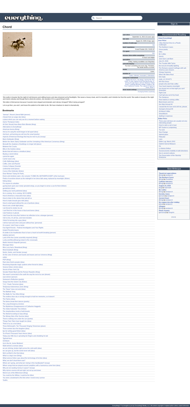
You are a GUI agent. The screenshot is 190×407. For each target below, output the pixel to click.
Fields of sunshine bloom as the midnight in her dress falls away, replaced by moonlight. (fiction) (36, 178)
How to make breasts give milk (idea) (16, 201)
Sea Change (163, 132)
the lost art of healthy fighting (169, 66)
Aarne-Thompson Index (11, 122)
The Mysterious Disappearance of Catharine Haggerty (22, 306)
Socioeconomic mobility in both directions (173, 151)
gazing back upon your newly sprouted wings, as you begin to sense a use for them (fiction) (34, 186)
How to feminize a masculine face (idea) (17, 196)
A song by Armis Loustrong (146, 91)
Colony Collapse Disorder (12, 166)
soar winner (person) (10, 277)
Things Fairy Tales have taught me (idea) (17, 321)
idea (160, 204)
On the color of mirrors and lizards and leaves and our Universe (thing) (27, 255)
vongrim (171, 212)
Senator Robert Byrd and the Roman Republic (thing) (21, 272)
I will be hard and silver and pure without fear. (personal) (22, 223)
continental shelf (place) (11, 169)
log (160, 187)
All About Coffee (164, 111)
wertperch (169, 175)
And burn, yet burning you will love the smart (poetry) (21, 134)
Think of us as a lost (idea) (12, 324)
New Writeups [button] (174, 169)
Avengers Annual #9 (166, 109)
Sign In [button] (174, 24)
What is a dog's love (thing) (12, 356)
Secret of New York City (11, 269)
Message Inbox (8, 245)
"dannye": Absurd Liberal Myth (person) (16, 114)
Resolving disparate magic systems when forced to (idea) (23, 265)
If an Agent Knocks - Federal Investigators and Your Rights (23, 228)
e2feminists (151, 75)
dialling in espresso (166, 116)
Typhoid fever (7, 338)
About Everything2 (165, 38)
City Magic (140, 80)
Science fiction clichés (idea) (13, 267)
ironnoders (143, 75)
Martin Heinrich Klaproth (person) (14, 242)
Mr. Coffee (162, 54)
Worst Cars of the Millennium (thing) (15, 373)
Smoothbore (163, 114)
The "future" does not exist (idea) (14, 289)
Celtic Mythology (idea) (11, 161)
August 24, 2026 (165, 186)
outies (131, 75)
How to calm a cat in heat (167, 125)
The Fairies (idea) (9, 299)
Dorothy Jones (164, 194)
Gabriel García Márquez (167, 144)
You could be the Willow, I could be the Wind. (18, 375)
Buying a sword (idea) (10, 154)
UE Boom (6, 341)
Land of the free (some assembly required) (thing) (20, 237)
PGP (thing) (7, 260)
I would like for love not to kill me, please (173, 107)
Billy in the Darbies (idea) (11, 149)
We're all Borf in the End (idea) (13, 353)
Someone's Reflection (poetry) (13, 279)
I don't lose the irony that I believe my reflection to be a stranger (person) (28, 215)
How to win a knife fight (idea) (13, 205)
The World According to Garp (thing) (15, 314)
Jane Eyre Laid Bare (166, 59)
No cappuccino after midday (169, 202)
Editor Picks (162, 118)
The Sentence (164, 97)
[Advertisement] (95, 6)
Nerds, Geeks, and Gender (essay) (15, 252)
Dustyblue (169, 179)
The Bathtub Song (9, 292)
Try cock (162, 130)
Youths (5, 380)
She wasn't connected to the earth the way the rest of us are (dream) (26, 274)
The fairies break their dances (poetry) (16, 301)
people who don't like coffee (168, 84)
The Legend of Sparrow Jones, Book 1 (147, 86)
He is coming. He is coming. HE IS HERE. (17, 193)
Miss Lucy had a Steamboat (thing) (15, 247)
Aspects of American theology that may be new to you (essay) (24, 137)
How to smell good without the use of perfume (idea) (21, 203)
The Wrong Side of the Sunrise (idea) (16, 316)
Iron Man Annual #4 (166, 104)
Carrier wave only (9, 159)
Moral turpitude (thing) (10, 250)
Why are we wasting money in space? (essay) (19, 368)
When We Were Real (166, 74)
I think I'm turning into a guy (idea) (14, 220)
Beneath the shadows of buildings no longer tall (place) (22, 144)
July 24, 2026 (163, 61)
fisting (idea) (7, 181)
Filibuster (162, 137)
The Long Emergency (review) (13, 304)
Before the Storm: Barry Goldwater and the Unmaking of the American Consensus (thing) (33, 142)
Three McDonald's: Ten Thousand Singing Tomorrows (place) (24, 326)
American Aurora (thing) (11, 129)
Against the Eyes (131, 80)
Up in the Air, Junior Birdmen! (13, 343)
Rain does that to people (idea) (13, 262)
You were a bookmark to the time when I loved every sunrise (24, 378)
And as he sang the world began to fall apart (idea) (20, 132)
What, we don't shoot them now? (14, 360)
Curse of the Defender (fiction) (13, 171)
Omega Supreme (165, 72)
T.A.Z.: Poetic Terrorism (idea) (13, 284)
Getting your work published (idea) (15, 191)
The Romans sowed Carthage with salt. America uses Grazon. (173, 69)
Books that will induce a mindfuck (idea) (17, 151)
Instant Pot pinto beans (11, 230)
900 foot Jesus (164, 81)
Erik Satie (162, 77)
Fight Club (162, 93)
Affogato (162, 206)
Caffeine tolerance (165, 182)
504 (153, 53)
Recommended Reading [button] (174, 35)
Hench (161, 56)
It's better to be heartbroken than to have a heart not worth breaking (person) (29, 233)
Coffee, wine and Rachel (11, 164)
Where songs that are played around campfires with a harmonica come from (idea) (31, 365)
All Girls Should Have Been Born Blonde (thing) (19, 124)
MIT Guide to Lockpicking (168, 127)
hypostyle (168, 187)
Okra (160, 52)
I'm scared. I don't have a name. (14, 225)
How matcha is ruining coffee (169, 100)
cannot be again (8, 156)
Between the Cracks (10, 146)
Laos (160, 139)
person (161, 196)
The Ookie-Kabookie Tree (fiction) (14, 309)
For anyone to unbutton (11, 183)
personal (162, 212)
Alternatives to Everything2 (12, 127)
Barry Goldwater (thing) (11, 139)
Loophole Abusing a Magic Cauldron (141, 84)
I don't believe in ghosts (11, 213)
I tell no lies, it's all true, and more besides (17, 218)
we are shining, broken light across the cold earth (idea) (22, 348)
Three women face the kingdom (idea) (16, 328)
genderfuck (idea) (9, 188)
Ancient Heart (164, 198)
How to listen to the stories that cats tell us (17, 198)
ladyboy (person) (9, 235)
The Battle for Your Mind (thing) (13, 294)
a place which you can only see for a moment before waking (24, 119)
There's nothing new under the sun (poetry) (18, 319)
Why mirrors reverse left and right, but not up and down (22, 370)
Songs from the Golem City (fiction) (15, 282)
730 (153, 45)
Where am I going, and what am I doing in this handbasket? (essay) (26, 363)
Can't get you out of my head (169, 95)
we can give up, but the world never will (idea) (19, 351)
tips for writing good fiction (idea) (14, 331)
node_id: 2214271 (165, 79)
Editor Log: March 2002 (167, 141)
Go (160, 146)
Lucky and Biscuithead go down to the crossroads (20, 240)
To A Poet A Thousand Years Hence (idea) (17, 333)
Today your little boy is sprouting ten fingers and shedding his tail (25, 336)
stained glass (163, 134)
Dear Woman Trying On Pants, (13, 174)
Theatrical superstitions (167, 173)
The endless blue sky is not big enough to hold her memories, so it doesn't (28, 296)
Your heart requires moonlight (169, 86)
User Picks (162, 40)
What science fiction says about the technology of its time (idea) (25, 358)
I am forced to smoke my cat (12, 208)
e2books (136, 75)
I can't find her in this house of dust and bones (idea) (21, 210)
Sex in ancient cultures (167, 153)
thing (161, 175)
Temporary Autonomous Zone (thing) (15, 287)
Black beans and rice (166, 102)
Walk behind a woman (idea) (13, 346)
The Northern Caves (166, 47)
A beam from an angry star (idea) (14, 117)
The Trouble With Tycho (167, 63)
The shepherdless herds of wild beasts (16, 311)
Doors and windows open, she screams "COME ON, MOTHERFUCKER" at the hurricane (33, 176)
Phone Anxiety (164, 211)
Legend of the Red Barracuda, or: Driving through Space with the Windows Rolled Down (140, 83)
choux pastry (163, 49)
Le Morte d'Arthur (165, 148)
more (173, 217)
